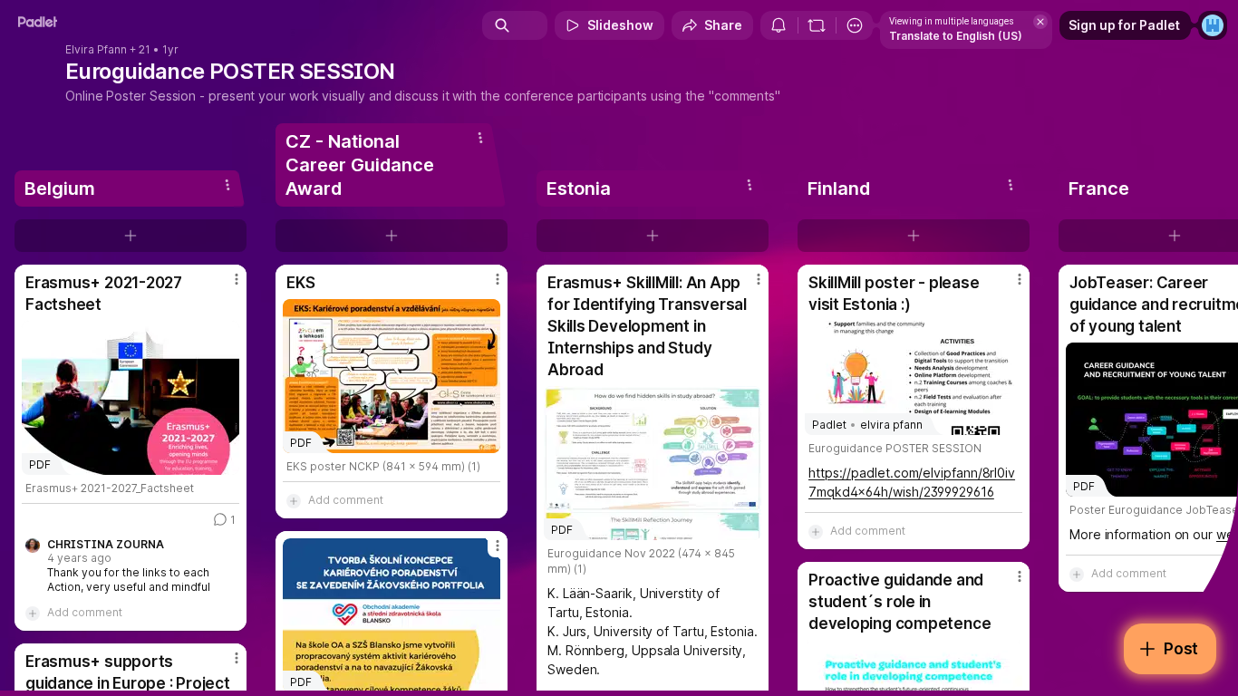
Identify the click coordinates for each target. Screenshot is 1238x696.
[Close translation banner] (1040, 21)
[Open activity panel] (778, 25)
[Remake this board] (816, 25)
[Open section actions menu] (227, 184)
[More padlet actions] (855, 25)
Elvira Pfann (96, 50)
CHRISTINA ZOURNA (105, 544)
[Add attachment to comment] (33, 612)
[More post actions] (237, 279)
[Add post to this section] (131, 235)
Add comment (84, 612)
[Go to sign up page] (1212, 25)
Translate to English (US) (955, 36)
